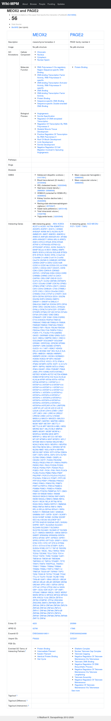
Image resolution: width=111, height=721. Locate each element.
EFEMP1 (61, 309)
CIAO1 (58, 275)
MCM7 (35, 423)
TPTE (62, 561)
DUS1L (54, 306)
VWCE (57, 592)
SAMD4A (59, 511)
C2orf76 (36, 260)
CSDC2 (63, 286)
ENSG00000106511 (41, 633)
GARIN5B (44, 335)
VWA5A (43, 592)
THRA (48, 556)
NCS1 (47, 444)
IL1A (61, 364)
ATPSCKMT (38, 247)
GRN (43, 345)
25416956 (71, 15)
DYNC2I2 (61, 306)
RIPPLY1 (54, 504)
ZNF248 (49, 605)
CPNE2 (63, 283)
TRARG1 (59, 563)
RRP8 (61, 509)
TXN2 (61, 576)
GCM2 (51, 335)
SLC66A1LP (54, 530)
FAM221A (54, 322)
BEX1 (49, 249)
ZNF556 (36, 613)
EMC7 (45, 314)
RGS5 (35, 504)
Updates (61, 4)
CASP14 (43, 262)
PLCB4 (35, 473)
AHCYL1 (52, 229)
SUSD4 (36, 548)
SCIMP (41, 517)
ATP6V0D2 (46, 244)
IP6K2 (61, 366)
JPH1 (40, 371)
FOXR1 (36, 332)
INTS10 (55, 366)
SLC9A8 (63, 530)
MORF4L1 (56, 431)
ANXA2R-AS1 (54, 236)
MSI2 (45, 436)
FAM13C (57, 319)
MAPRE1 (46, 421)
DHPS (42, 299)
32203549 (62, 185)
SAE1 (52, 511)
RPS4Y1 (55, 509)
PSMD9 (58, 488)
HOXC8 (42, 358)
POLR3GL (37, 478)
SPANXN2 (44, 535)
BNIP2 (35, 252)
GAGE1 (36, 335)
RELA (47, 501)
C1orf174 (52, 257)
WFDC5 (50, 595)
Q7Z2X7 (73, 638)
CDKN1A (47, 270)
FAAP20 (49, 319)
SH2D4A (50, 522)
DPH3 (64, 304)
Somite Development (46, 144)
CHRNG (44, 275)
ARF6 (35, 239)
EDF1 (54, 309)
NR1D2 (36, 452)
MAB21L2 (37, 418)
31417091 (41, 177)
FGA (47, 330)
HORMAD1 (59, 356)
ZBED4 (52, 597)
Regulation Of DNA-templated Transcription (49, 120)
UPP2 (42, 584)
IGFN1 (49, 364)
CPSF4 (49, 286)
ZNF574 (57, 613)
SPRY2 (36, 540)
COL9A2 (42, 283)
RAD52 (51, 496)
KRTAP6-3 (37, 402)
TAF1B (55, 548)
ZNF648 (43, 615)
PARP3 (64, 462)
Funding (51, 4)
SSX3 (65, 540)
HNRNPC (58, 353)
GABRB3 (58, 332)
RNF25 (41, 506)
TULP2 (42, 576)
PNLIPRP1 (37, 475)
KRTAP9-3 (55, 402)
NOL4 (47, 449)
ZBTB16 (59, 597)
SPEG (35, 537)
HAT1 (46, 348)
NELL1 (49, 447)
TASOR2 (62, 548)
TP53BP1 (55, 561)
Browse (33, 4)
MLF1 (42, 428)
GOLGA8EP (48, 340)
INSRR (49, 366)
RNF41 (54, 506)
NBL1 (61, 441)
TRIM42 (50, 566)
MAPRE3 (55, 421)
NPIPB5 (60, 449)
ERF (44, 317)
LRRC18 (51, 413)
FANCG (36, 327)
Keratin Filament (44, 653)
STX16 (42, 545)
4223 (35, 623)
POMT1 (54, 478)
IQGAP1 (42, 369)
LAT (42, 408)
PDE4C (36, 467)
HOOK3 (51, 356)
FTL (41, 332)
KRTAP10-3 (37, 384)
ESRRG (61, 317)
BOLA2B (56, 252)
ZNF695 (64, 615)
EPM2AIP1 (37, 317)
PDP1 (48, 467)
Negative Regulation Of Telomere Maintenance (88, 681)
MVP (50, 439)
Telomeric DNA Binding (84, 661)
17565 (72, 628)
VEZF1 (51, 589)
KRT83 (61, 379)
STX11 (35, 545)
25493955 (41, 200)
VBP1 (35, 589)
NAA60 (49, 441)
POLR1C (62, 475)
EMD (51, 314)
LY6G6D (56, 415)
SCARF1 (63, 514)
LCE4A (42, 410)
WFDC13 (42, 595)
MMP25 (59, 428)
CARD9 (36, 262)
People (42, 4)
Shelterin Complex (82, 648)
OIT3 (58, 454)
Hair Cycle (41, 659)
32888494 (79, 177)
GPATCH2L (45, 343)
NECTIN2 (37, 447)
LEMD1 (54, 410)
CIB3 (43, 278)
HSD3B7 (57, 358)
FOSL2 (60, 330)
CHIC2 (58, 273)
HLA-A (58, 351)
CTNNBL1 (62, 288)
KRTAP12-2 (58, 387)
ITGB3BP (55, 369)
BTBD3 (64, 252)
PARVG (36, 465)
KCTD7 (51, 374)
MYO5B (36, 441)
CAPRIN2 (62, 260)
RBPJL (62, 498)
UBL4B (49, 582)
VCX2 (40, 589)
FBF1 (42, 327)
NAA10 (43, 441)
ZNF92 (43, 618)
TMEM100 (37, 558)
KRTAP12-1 (48, 387)
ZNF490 (50, 610)
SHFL (57, 522)
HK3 (53, 351)
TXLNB (56, 576)
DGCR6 (62, 296)
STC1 (40, 543)
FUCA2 (46, 332)
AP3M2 (64, 236)
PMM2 (48, 473)
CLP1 (40, 280)
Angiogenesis (43, 113)
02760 (35, 628)
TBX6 (62, 550)
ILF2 (65, 364)
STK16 (54, 543)
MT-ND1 (58, 436)
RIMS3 (47, 504)
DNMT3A (45, 304)
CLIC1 (59, 278)
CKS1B (53, 278)
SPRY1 (62, 537)
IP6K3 (35, 369)
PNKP (59, 473)
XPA (34, 597)
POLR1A (54, 475)
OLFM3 (36, 457)
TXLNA (49, 576)
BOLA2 (49, 252)
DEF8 (35, 296)
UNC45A (36, 584)
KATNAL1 (59, 371)
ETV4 (35, 319)
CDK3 (35, 270)
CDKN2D (55, 270)
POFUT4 (46, 475)
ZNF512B (58, 610)
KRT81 (55, 379)
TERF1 (78, 226)
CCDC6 (52, 265)
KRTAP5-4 (37, 400)
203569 (73, 623)
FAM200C (37, 322)
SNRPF (36, 535)
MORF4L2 (37, 434)
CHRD (63, 273)
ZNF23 (43, 605)
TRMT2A (36, 571)
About (25, 4)
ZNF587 (36, 615)
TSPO (60, 571)
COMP (49, 283)
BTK (34, 255)
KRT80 (48, 379)
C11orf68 (44, 257)
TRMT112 (58, 569)
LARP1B (36, 408)
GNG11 (55, 338)
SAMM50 (36, 514)
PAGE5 (42, 462)
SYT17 (49, 548)
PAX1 (41, 465)
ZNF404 (50, 608)
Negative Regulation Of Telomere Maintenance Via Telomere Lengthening (88, 672)
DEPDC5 (48, 296)
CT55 (55, 288)
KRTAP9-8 (37, 405)
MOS (51, 434)
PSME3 (36, 491)
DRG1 (41, 306)
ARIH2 (50, 239)
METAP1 (47, 423)
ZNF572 (50, 613)
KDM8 (35, 376)
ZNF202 (36, 605)
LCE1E (60, 408)
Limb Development (45, 142)
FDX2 (42, 330)
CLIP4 (35, 280)
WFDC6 (57, 595)
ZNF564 (43, 613)
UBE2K (63, 579)
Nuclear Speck (43, 59)
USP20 (54, 584)
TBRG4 (56, 550)
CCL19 (59, 265)
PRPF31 (43, 486)
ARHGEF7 (42, 239)
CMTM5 (53, 280)
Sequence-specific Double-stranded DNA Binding (52, 104)
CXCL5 (47, 291)
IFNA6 (35, 364)
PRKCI (35, 483)
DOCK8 (53, 304)
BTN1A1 (40, 255)
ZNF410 (57, 608)
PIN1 (53, 470)
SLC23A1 (59, 524)
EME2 (56, 314)
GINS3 (57, 335)
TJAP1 (61, 556)
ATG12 (42, 242)
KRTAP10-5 (48, 384)
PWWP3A (52, 491)
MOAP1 (42, 431)
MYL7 (63, 439)
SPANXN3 (53, 535)
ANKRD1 (52, 234)
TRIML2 (43, 569)
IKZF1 (55, 364)
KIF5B (41, 376)
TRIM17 (36, 566)
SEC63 (44, 519)
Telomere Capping (82, 653)
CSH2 (40, 288)
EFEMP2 (36, 312)
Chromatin (41, 52)
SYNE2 (42, 548)
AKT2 (49, 231)
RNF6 (59, 506)
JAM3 (35, 371)
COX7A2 (56, 283)
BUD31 (48, 255)
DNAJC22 (37, 304)
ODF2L (47, 454)
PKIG (58, 470)
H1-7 (42, 348)
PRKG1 (42, 483)
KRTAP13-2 (58, 389)
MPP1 (56, 434)
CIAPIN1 (36, 278)
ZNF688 (50, 615)
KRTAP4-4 (37, 395)
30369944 (41, 195)
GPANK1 (36, 343)
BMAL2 (55, 249)
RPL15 (35, 509)
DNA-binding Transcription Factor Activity (51, 94)
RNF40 (47, 506)
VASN (61, 587)
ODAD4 (64, 452)
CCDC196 (44, 265)
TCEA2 (36, 553)
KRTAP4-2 (57, 392)
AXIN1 (54, 247)
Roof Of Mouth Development (49, 139)
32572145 (62, 208)
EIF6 (41, 314)
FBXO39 (61, 327)
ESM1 (49, 317)
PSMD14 (50, 488)
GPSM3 (61, 343)
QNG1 (64, 491)
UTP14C (36, 587)
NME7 (41, 449)
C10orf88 (36, 257)
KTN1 (53, 405)
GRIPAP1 (37, 345)
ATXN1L (47, 247)
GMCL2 (41, 338)
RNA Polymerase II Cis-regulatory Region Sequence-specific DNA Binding (51, 70)
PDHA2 (42, 467)
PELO (61, 467)
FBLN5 (54, 327)
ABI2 (55, 223)
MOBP (49, 431)
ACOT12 (36, 226)
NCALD (36, 444)
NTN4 (57, 452)
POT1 (72, 226)
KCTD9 (57, 374)
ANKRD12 (61, 234)
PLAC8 (64, 470)
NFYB (62, 447)
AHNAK (59, 229)
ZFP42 (51, 600)
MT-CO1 (51, 436)
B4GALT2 (61, 247)
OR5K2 (42, 457)
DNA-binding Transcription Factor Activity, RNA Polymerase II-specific (51, 77)
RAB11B (36, 493)
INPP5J (42, 366)
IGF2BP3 (42, 364)
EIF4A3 (64, 312)
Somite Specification (46, 116)
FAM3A (62, 322)
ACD (89, 223)
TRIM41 (43, 566)
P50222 (36, 638)
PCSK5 (60, 465)
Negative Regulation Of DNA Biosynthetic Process (87, 665)
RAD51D (44, 496)
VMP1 (60, 589)
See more (76, 690)
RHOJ (40, 504)
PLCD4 (42, 473)
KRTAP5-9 (55, 400)
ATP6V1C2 (55, 244)
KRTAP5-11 (37, 397)
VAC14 (56, 587)
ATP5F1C (37, 244)
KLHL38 (36, 379)
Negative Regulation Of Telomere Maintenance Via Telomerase (88, 657)
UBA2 (49, 579)
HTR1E (42, 361)
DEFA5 (41, 296)
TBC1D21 (37, 550)
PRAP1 (44, 480)
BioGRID (15, 27)
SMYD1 (64, 532)
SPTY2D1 (50, 540)
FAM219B (45, 322)
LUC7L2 (49, 415)
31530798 (41, 213)
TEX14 (60, 553)
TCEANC (43, 553)
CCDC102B (57, 262)
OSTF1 (43, 460)
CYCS (43, 293)
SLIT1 (35, 532)
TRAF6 (42, 563)
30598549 (50, 190)
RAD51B (36, 496)
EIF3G (57, 312)
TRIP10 (50, 569)
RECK (42, 501)
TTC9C (63, 574)
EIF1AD (51, 312)
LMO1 (39, 413)
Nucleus (40, 54)
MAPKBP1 (37, 421)
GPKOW (54, 343)
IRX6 (48, 369)
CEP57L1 (37, 273)
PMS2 (54, 473)
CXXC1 (61, 291)
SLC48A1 (45, 530)
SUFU (61, 545)
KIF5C (47, 376)
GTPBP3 (57, 345)
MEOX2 (40, 34)
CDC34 (43, 267)
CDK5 (40, 270)
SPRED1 (55, 537)
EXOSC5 (42, 319)
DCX (64, 293)
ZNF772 (36, 618)
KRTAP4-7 (55, 395)
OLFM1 (63, 454)
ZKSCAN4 (37, 602)
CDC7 (49, 267)
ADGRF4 (36, 229)
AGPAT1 (44, 229)
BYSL (53, 255)
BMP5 (61, 249)
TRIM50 (36, 569)
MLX (53, 428)
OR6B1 (49, 457)
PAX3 (47, 465)
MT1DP (36, 439)
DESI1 (55, 296)
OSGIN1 (36, 460)
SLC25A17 (45, 527)
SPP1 (48, 537)
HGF (49, 351)
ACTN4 (50, 226)
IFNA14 (61, 361)
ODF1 (35, 454)
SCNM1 (48, 517)
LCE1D (54, 408)
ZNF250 (56, 605)
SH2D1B (43, 522)
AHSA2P (36, 231)
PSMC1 (43, 488)
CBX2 (49, 262)
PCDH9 (53, 465)
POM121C (46, 478)
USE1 (48, 584)
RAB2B (43, 493)
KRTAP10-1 (44, 382)
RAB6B (57, 493)
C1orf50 (60, 257)
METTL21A (37, 426)
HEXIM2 (42, 351)
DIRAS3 (48, 299)
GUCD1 (36, 348)
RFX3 (59, 501)
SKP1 (42, 524)
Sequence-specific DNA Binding (50, 100)
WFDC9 (64, 595)
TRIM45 (57, 566)
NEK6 (43, 447)
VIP (56, 589)
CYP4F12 (50, 293)
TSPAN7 (54, 571)
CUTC (35, 291)
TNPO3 (48, 561)
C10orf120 (60, 255)
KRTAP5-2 (47, 397)
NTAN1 (46, 452)
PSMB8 (36, 488)
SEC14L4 (37, 519)
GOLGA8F (58, 340)
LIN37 (60, 410)
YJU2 (46, 597)
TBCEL (44, 550)
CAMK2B (53, 260)
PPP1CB (62, 478)
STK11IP (47, 543)
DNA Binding (42, 90)
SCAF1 (56, 514)
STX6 (47, 545)
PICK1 (47, 470)
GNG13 (62, 338)
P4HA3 (50, 460)
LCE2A (35, 410)
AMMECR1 (37, 234)
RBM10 (49, 498)
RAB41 (50, 493)
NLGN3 (36, 449)
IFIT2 (55, 361)
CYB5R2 (36, 293)
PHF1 (42, 470)
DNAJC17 (55, 301)
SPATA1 (61, 535)
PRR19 (51, 486)
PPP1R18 (37, 480)
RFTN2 (54, 501)
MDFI (41, 423)
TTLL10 (36, 576)
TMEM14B (46, 558)
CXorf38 (54, 291)
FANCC (60, 325)
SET (59, 519)
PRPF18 (36, 486)
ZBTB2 (36, 600)
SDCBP (62, 517)
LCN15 (48, 410)
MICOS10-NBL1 (54, 426)
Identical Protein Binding (47, 656)
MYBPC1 (56, 439)
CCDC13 (36, 265)
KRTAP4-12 (48, 392)
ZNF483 (43, 610)
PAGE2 (76, 34)
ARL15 (56, 239)
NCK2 (41, 444)
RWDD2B (46, 511)
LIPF (35, 413)
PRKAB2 (52, 480)
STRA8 (61, 543)
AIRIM (43, 231)
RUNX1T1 (37, 511)
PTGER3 (43, 491)
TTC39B (55, 574)
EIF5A (35, 314)
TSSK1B (41, 574)
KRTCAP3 (46, 405)
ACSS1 (43, 226)
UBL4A (42, 582)
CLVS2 (46, 280)
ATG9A (60, 242)
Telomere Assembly (83, 677)
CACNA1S (44, 260)
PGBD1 (36, 470)
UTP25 (49, 587)
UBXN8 (64, 582)
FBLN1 (48, 327)
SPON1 (42, 537)
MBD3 (61, 421)
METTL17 (56, 423)
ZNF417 (36, 610)
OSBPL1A (57, 457)
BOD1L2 (42, 252)
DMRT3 (56, 299)
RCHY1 (36, 501)
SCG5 (35, 517)
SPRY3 (42, 540)
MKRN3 (36, 428)
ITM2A (62, 369)
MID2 (63, 426)
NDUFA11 (54, 444)
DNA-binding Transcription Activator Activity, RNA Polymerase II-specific (52, 85)
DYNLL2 (36, 309)
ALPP (60, 231)
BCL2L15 (42, 249)
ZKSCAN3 (58, 600)
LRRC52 (36, 415)
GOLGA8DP (38, 340)
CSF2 (35, 288)
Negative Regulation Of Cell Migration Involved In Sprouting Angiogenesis (50, 150)
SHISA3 (63, 522)
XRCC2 (40, 597)
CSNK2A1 (48, 288)
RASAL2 (42, 498)
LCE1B (47, 408)
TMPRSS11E (38, 561)
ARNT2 (63, 239)
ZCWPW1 (43, 600)
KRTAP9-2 (46, 402)
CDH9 (62, 267)
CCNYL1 (36, 267)
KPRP (42, 379)
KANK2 (46, 371)
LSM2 (42, 415)
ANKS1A (36, 236)
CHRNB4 (36, 275)
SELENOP (52, 519)
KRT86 (35, 382)
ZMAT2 (45, 602)
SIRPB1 (36, 524)
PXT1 (59, 491)
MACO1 (44, 418)
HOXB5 (36, 358)
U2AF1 (43, 579)
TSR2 (35, 574)
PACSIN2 (57, 460)
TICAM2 (54, 556)
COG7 (35, 283)
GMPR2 (48, 338)
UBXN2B (56, 582)
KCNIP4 (44, 374)
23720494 (41, 182)
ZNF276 (64, 605)
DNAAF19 (46, 301)
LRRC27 (59, 413)
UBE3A (36, 582)
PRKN (48, 483)
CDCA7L (56, 267)
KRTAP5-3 (56, 397)
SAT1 (43, 514)
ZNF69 (57, 615)
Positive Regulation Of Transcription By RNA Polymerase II (52, 135)
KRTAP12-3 (37, 389)
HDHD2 (59, 348)
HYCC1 (49, 361)
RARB (35, 498)
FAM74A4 (52, 325)
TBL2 (50, 550)
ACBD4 (61, 223)
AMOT (45, 234)
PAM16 (57, 462)
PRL (53, 483)
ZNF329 (36, 608)
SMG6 (57, 532)
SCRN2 (55, 517)
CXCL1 (41, 291)
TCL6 (49, 553)
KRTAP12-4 (48, 389)
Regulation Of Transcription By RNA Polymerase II (52, 125)
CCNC (64, 265)
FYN (52, 332)
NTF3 (52, 452)
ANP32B (44, 236)
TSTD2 (49, 574)
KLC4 (56, 376)
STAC (35, 543)
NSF (41, 452)
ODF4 (52, 454)
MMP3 (35, 431)
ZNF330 (43, 608)
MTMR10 (43, 439)
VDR (45, 589)
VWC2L (51, 592)
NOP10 (53, 449)
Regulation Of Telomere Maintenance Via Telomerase (87, 686)
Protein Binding (43, 98)
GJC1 (63, 335)
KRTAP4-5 (46, 395)
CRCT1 (56, 286)
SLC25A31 (54, 527)
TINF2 (84, 226)
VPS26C (36, 592)
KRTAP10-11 (54, 382)
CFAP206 (45, 273)
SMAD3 (41, 532)
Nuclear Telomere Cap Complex (88, 651)
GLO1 (35, 338)
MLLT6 (48, 428)
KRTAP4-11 (37, 392)
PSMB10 (58, 486)
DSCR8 (47, 306)
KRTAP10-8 (58, 384)
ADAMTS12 (59, 226)
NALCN (56, 441)
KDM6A (64, 374)
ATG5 (54, 242)
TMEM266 (55, 558)
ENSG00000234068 (78, 633)
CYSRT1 (58, 293)
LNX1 (45, 413)
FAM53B (36, 325)
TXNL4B (36, 579)
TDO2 (54, 553)
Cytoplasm (41, 57)
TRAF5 (36, 563)
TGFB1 (42, 556)
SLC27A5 (36, 530)
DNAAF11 (37, 301)
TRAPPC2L (50, 563)
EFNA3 (44, 312)
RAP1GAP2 (60, 496)
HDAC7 (52, 348)
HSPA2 (36, 361)
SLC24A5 (36, 527)
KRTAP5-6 (46, 400)
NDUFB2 (63, 444)
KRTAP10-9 (37, 387)
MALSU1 (61, 418)
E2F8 (49, 309)
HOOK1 (44, 356)
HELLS (36, 351)
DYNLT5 (43, 309)
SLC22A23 (50, 524)
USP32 (61, 584)
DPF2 (59, 304)
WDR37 (64, 592)
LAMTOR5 (61, 405)
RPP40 (48, 509)
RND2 (35, 506)
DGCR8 (36, 299)
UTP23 (43, 587)
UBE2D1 (55, 579)
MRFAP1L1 (37, 436)
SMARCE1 (49, 532)
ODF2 (40, 454)
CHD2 (52, 273)
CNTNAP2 (61, 280)
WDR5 (35, 595)
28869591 (41, 190)
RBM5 (55, 498)
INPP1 (35, 366)
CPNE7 (42, 286)
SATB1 (49, 514)
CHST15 (51, 275)
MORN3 (45, 434)
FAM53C (44, 325)
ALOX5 (55, 231)
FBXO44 (36, 330)
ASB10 (36, 242)
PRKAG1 (60, 480)
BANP (35, 249)
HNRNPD (36, 356)
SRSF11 (58, 540)
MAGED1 (53, 418)
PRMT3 (59, 483)
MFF (45, 426)
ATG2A (48, 242)
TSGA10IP (45, 571)
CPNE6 (36, 286)
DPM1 (35, 306)
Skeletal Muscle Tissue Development (47, 130)
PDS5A (55, 467)
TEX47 (35, 556)
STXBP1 (54, 545)
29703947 (50, 206)
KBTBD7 (36, 374)
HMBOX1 (42, 353)
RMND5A (62, 504)
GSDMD (49, 345)
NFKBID (56, 447)
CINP (47, 278)
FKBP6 (53, 330)
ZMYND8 (52, 602)
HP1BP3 (49, 358)
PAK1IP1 (50, 462)
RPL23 (42, 509)
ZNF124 (60, 602)
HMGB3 (50, 353)
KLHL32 (62, 376)
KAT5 (52, 371)
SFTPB (36, 522)
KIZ (51, 376)
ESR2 (55, 317)
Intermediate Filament (46, 651)
